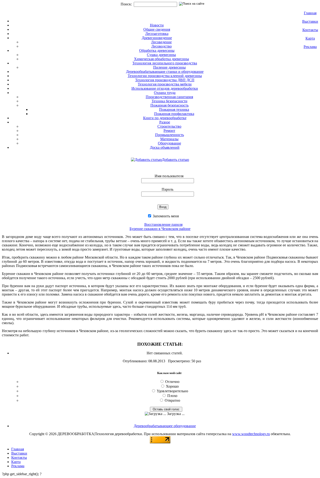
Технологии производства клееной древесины (165, 76)
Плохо (172, 396)
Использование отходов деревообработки (164, 88)
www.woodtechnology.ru (251, 434)
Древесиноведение (157, 38)
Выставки (310, 21)
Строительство (169, 126)
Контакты (310, 30)
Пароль (167, 189)
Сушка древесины (161, 55)
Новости (157, 25)
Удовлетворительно (172, 391)
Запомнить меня (165, 216)
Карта (310, 38)
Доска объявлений (164, 147)
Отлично (172, 382)
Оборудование (169, 143)
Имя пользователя (169, 176)
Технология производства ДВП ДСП (164, 80)
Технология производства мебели (165, 84)
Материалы (169, 139)
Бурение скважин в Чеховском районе (160, 229)
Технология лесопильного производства (164, 63)
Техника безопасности (169, 101)
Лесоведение (161, 42)
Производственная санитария (169, 97)
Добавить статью (175, 160)
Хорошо (172, 386)
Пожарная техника (174, 109)
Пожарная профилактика (174, 114)
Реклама (310, 47)
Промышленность (169, 135)
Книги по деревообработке (164, 118)
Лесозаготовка (156, 34)
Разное (164, 122)
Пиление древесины (169, 67)
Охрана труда (164, 93)
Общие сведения (156, 29)
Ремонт (169, 131)
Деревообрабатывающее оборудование (165, 426)
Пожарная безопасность (169, 105)
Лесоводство (161, 46)
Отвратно (172, 400)
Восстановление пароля (163, 224)
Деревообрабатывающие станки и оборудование (165, 72)
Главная (310, 13)
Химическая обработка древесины (161, 59)
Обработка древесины (157, 50)
